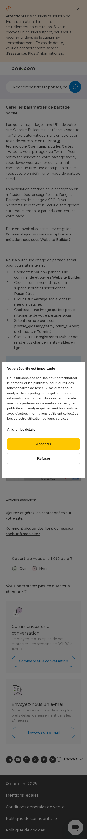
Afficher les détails (21, 429)
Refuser (43, 458)
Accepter (43, 444)
